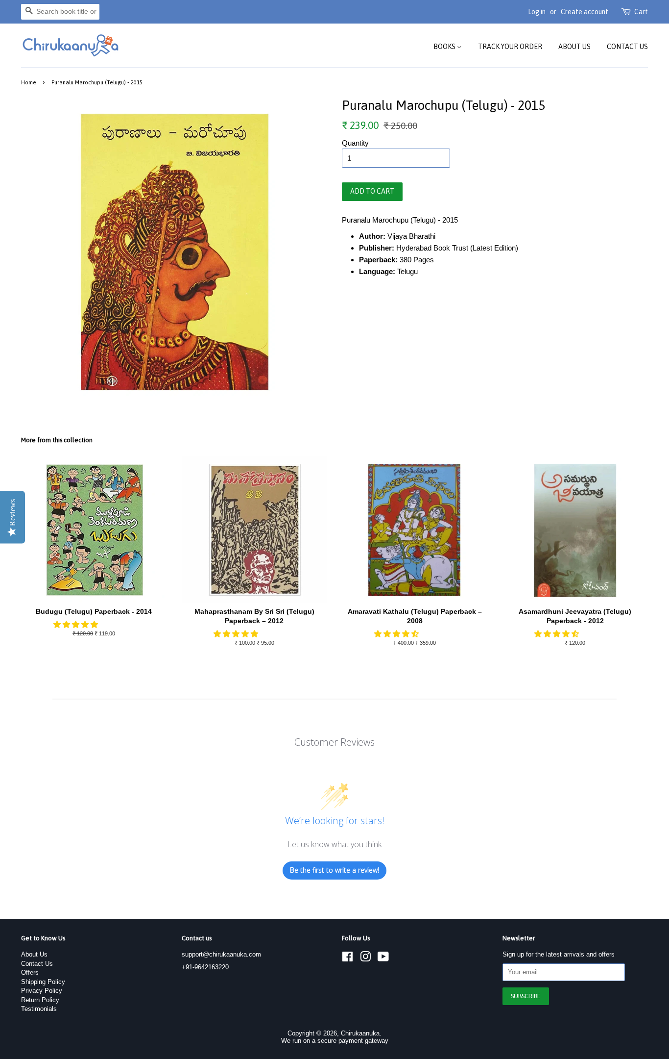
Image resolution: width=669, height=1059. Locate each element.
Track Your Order (510, 46)
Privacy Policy (41, 990)
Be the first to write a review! (334, 870)
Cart (641, 12)
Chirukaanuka (360, 1033)
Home (28, 82)
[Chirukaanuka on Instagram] (365, 958)
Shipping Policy (43, 981)
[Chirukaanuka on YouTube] (383, 958)
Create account (584, 12)
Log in (537, 12)
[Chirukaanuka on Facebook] (347, 958)
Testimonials (39, 1008)
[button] (76, 624)
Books (445, 46)
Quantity (355, 143)
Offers (30, 972)
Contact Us (627, 46)
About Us (574, 46)
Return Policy (40, 1000)
